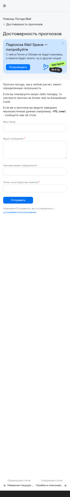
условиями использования (19, 212)
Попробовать (18, 67)
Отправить (18, 200)
